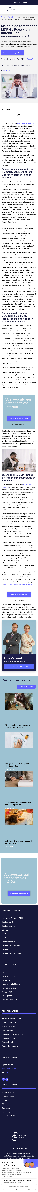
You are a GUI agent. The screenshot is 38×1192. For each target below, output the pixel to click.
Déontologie (6, 1108)
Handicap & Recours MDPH (12, 918)
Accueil (3, 17)
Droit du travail (7, 922)
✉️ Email (5, 1072)
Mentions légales (8, 1092)
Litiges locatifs (7, 1030)
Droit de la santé (8, 938)
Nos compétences (8, 976)
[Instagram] (6, 1079)
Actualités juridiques (9, 1000)
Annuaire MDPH (8, 992)
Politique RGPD (8, 1096)
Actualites (11, 17)
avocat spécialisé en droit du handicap (18, 584)
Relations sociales (8, 942)
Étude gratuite (7, 996)
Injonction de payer (9, 1022)
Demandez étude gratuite (19, 666)
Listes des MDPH (8, 1116)
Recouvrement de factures (12, 1018)
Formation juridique (9, 988)
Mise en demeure (8, 1026)
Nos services (6, 972)
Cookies (5, 1100)
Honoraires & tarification (11, 984)
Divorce (5, 930)
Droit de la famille (8, 926)
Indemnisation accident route (13, 1034)
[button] (29, 9)
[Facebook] (3, 1079)
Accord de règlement (10, 1046)
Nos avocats (6, 980)
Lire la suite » (9, 731)
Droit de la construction (11, 945)
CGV (3, 1104)
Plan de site (6, 1112)
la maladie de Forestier (25, 123)
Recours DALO (7, 1042)
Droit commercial (8, 934)
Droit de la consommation (11, 953)
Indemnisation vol (8, 1038)
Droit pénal (6, 949)
